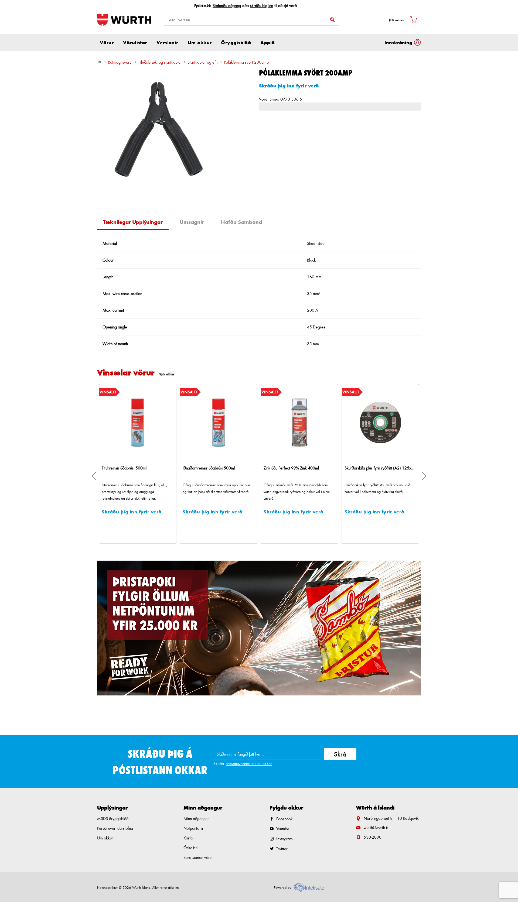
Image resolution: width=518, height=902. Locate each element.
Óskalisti (190, 847)
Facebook (284, 818)
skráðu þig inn (261, 5)
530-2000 (372, 837)
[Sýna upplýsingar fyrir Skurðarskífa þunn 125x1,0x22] (382, 422)
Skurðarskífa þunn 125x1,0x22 (373, 468)
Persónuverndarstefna (115, 828)
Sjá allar (167, 374)
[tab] (135, 222)
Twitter (282, 848)
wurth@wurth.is (376, 827)
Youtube (282, 828)
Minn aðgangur (196, 818)
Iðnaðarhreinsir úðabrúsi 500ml (130, 468)
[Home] (100, 62)
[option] (259, 628)
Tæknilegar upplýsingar (133, 222)
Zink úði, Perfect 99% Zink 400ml (212, 468)
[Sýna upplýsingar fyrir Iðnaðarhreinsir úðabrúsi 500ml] (140, 422)
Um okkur (105, 838)
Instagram (284, 838)
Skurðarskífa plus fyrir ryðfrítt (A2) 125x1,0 (302, 468)
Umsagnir (192, 222)
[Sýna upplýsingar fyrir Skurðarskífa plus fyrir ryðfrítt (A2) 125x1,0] (301, 422)
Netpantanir (193, 828)
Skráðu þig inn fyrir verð (289, 85)
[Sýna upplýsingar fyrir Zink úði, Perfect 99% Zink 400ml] (221, 422)
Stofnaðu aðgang (227, 5)
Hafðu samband (241, 222)
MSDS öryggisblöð (112, 818)
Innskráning (398, 42)
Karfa (188, 838)
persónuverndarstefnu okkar (249, 763)
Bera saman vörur (198, 857)
